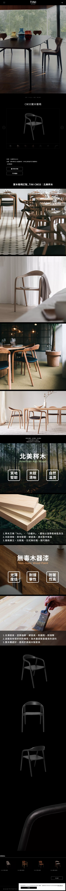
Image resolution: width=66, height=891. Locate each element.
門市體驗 (14, 173)
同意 (29, 887)
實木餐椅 (39, 97)
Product (30, 97)
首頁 (26, 97)
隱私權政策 (60, 885)
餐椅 (35, 97)
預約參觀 (15, 169)
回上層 (56, 878)
